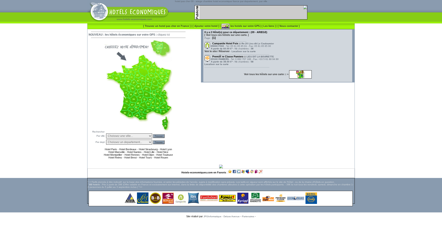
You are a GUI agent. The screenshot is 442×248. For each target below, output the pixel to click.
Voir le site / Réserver (217, 51)
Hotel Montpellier (113, 154)
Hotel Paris (111, 149)
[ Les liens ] (269, 26)
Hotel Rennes (132, 154)
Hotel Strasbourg (148, 149)
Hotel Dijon (148, 154)
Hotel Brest (130, 157)
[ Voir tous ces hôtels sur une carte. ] (226, 35)
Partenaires (248, 216)
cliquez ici (163, 34)
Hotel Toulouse (164, 154)
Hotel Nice (162, 152)
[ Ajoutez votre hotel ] (206, 26)
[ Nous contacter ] (289, 26)
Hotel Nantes (134, 152)
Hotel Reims (115, 157)
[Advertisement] (221, 227)
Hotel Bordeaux (128, 149)
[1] (214, 37)
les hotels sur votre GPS (245, 26)
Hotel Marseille (116, 152)
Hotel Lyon (166, 149)
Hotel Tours (145, 157)
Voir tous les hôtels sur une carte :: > (266, 74)
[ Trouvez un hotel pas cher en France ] (167, 26)
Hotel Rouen (161, 157)
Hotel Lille (149, 152)
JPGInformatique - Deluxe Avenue (222, 216)
